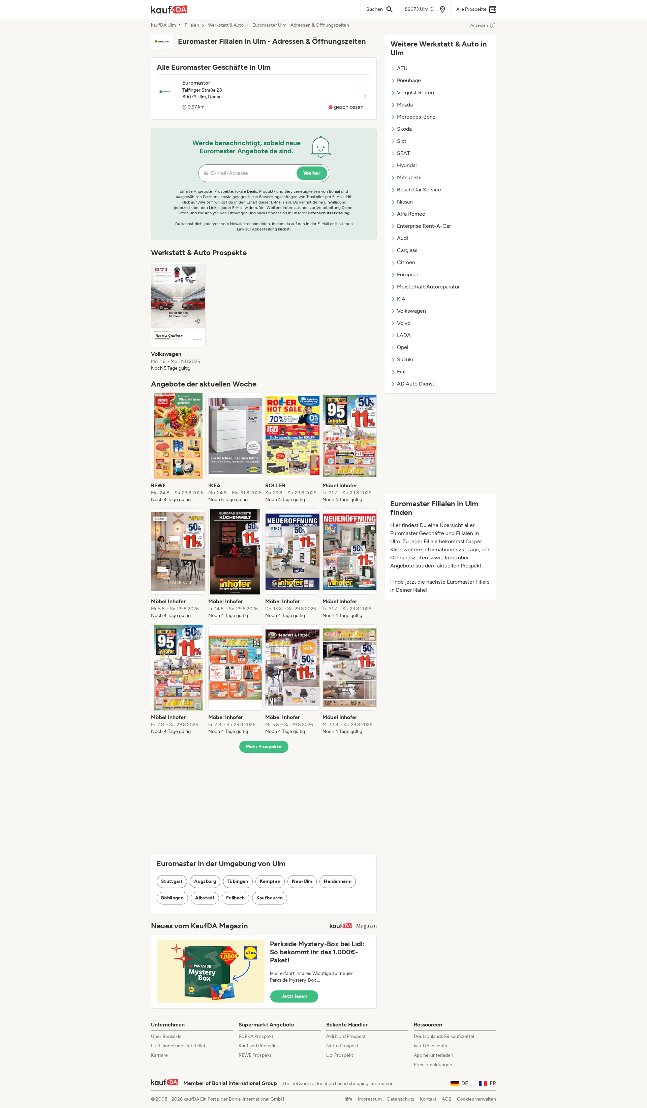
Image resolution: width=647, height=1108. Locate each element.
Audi (402, 238)
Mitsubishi (409, 177)
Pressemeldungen (433, 1065)
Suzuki (405, 359)
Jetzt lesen (294, 996)
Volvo (403, 323)
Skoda (404, 129)
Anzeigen (479, 25)
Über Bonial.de (166, 1036)
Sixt (401, 141)
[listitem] (178, 316)
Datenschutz (400, 1099)
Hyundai (407, 165)
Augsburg (205, 881)
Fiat (401, 371)
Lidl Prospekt (339, 1055)
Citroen (406, 262)
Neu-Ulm (302, 881)
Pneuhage (409, 80)
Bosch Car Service (419, 189)
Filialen (192, 25)
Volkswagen (411, 311)
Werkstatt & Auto (226, 25)
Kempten (270, 881)
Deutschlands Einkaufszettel (444, 1036)
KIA (401, 299)
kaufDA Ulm (163, 25)
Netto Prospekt (342, 1046)
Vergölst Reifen (415, 92)
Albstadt (205, 898)
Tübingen (237, 881)
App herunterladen (433, 1055)
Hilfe (347, 1099)
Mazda (405, 104)
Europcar (407, 274)
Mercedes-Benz (416, 117)
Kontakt (428, 1099)
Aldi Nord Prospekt (346, 1036)
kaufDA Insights (430, 1046)
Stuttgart (172, 881)
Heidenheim (338, 881)
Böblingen (172, 898)
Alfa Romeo (411, 214)
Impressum (370, 1099)
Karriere (159, 1055)
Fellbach (235, 898)
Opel (402, 347)
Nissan (405, 201)
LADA (404, 335)
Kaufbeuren (269, 898)
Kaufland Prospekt (258, 1046)
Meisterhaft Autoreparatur (428, 286)
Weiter (311, 173)
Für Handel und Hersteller (178, 1046)
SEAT (403, 153)
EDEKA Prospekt (256, 1036)
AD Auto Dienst (415, 383)
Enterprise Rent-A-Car (424, 226)
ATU (402, 68)
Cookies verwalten (476, 1099)
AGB (447, 1099)
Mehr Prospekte (264, 746)
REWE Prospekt (255, 1055)
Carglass (407, 250)
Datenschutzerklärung (328, 213)
